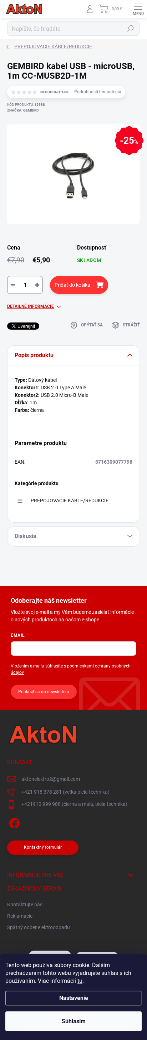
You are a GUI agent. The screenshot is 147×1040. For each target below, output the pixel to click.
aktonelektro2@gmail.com (50, 779)
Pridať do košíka (72, 285)
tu (79, 980)
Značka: (23, 110)
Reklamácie (19, 916)
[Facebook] (13, 822)
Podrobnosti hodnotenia (97, 91)
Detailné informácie (30, 306)
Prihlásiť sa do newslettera (43, 691)
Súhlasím (74, 1021)
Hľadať (130, 28)
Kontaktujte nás (24, 904)
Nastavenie (73, 998)
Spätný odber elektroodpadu (38, 927)
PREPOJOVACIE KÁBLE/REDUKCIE (69, 500)
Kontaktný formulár (43, 847)
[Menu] (138, 9)
